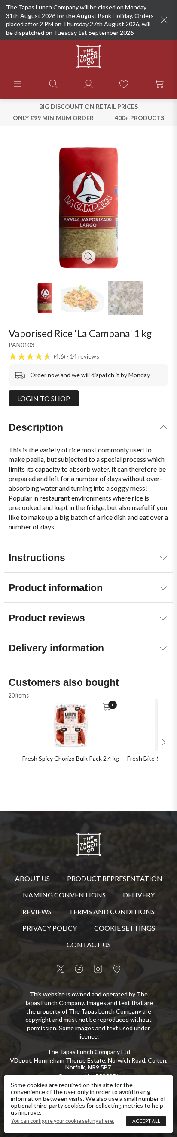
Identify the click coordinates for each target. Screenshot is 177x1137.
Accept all (146, 1121)
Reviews (37, 911)
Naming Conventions (64, 895)
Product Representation (114, 878)
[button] (17, 84)
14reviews (84, 356)
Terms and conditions (112, 911)
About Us (32, 878)
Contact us (89, 944)
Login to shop (43, 398)
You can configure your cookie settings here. (62, 1121)
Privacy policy (49, 928)
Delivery (139, 895)
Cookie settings (124, 928)
